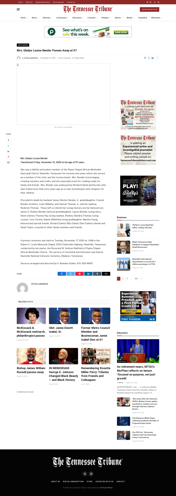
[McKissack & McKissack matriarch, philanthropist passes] (31, 316)
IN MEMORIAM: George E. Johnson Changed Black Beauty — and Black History (63, 374)
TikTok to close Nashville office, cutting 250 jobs (142, 226)
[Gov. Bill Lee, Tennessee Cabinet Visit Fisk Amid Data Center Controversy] (123, 435)
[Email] (8, 162)
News (34, 18)
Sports (118, 18)
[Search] (158, 2)
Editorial (46, 18)
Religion (105, 18)
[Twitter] (8, 146)
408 (136, 279)
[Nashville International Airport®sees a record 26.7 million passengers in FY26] (123, 264)
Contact (120, 481)
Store (90, 481)
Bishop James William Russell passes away (31, 370)
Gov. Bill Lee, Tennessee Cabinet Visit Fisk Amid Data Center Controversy (144, 434)
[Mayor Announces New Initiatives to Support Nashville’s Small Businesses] (123, 247)
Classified (142, 18)
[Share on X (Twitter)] (149, 58)
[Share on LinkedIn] (152, 58)
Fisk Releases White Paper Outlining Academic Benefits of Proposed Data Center (145, 420)
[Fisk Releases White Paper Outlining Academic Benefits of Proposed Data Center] (123, 421)
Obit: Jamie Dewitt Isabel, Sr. (61, 330)
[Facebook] (8, 140)
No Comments (65, 58)
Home (20, 2)
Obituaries (155, 18)
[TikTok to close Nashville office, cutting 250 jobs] (123, 230)
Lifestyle (91, 18)
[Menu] (18, 9)
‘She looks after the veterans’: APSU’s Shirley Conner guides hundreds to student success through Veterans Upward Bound (145, 404)
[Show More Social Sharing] (157, 58)
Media (129, 18)
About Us (29, 2)
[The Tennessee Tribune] (88, 9)
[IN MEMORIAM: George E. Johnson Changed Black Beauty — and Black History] (63, 356)
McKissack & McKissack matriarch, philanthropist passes (31, 331)
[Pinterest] (8, 157)
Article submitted (31, 58)
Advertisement (58, 2)
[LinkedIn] (8, 151)
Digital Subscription (43, 2)
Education (77, 18)
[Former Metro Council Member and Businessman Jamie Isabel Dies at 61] (95, 316)
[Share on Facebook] (145, 58)
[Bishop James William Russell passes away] (31, 356)
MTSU (121, 383)
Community (61, 18)
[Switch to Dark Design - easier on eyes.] (154, 2)
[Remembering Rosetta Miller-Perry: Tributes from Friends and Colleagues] (95, 356)
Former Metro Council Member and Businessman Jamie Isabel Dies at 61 (95, 333)
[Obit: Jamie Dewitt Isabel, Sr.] (63, 316)
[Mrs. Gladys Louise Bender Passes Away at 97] (63, 94)
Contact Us (71, 2)
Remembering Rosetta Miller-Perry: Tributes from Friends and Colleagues (95, 374)
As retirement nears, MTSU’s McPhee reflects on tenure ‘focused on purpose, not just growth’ (136, 372)
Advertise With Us (149, 9)
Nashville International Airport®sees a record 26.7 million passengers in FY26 (144, 261)
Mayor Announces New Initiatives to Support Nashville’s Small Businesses (145, 244)
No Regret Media (106, 488)
